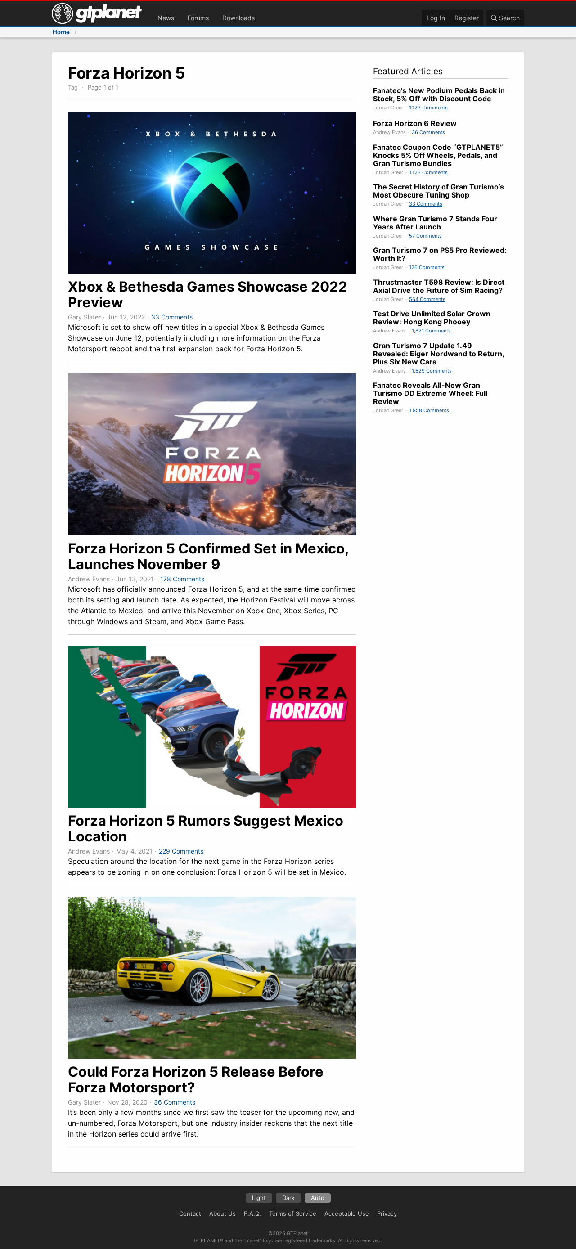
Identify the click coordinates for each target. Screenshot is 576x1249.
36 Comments (174, 1102)
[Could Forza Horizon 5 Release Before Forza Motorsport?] (212, 1055)
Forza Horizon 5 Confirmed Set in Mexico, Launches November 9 (208, 556)
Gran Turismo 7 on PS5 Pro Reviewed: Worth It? (440, 254)
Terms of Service (292, 1213)
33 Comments (172, 317)
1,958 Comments (429, 410)
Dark (288, 1197)
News (166, 18)
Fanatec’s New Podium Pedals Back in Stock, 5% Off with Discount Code (439, 94)
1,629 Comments (432, 371)
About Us (222, 1213)
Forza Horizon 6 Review (415, 123)
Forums (198, 18)
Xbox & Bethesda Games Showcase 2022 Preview (207, 294)
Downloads (238, 18)
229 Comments (181, 851)
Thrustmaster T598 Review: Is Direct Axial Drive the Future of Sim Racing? (438, 286)
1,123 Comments (428, 107)
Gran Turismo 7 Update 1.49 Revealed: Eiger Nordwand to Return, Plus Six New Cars (438, 353)
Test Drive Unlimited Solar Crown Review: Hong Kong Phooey (431, 317)
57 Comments (425, 236)
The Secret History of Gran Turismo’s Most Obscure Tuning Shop (438, 190)
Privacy (387, 1213)
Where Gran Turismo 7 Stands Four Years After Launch (435, 222)
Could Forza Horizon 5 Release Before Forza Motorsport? (196, 1079)
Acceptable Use (346, 1213)
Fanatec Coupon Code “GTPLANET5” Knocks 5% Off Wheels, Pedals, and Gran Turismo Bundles (438, 155)
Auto (317, 1197)
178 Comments (182, 579)
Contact (190, 1213)
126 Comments (427, 267)
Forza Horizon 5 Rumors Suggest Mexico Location (205, 828)
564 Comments (427, 299)
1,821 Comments (431, 331)
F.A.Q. (252, 1213)
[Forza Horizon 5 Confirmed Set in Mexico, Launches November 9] (212, 532)
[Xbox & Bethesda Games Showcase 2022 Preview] (212, 270)
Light (259, 1197)
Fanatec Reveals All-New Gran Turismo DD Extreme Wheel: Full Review (430, 393)
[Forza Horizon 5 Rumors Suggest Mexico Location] (212, 804)
